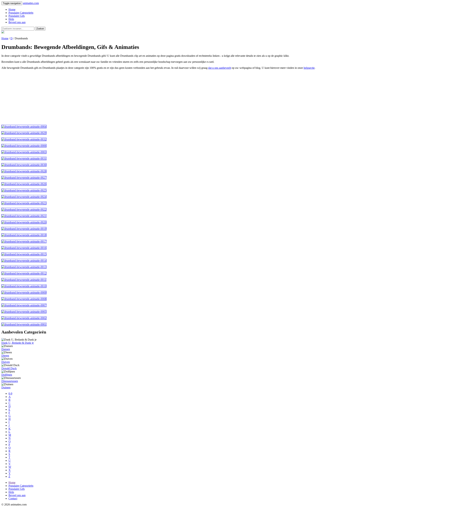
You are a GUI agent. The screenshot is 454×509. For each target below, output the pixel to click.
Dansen (5, 349)
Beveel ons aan (17, 22)
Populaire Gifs (17, 15)
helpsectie (309, 67)
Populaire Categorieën (21, 12)
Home (12, 9)
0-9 (10, 393)
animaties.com (31, 3)
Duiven (5, 361)
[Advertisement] (107, 97)
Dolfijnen (6, 374)
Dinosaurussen (9, 381)
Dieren (5, 355)
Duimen (5, 387)
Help (11, 19)
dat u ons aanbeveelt (219, 67)
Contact (13, 498)
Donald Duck (9, 368)
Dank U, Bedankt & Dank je (17, 342)
